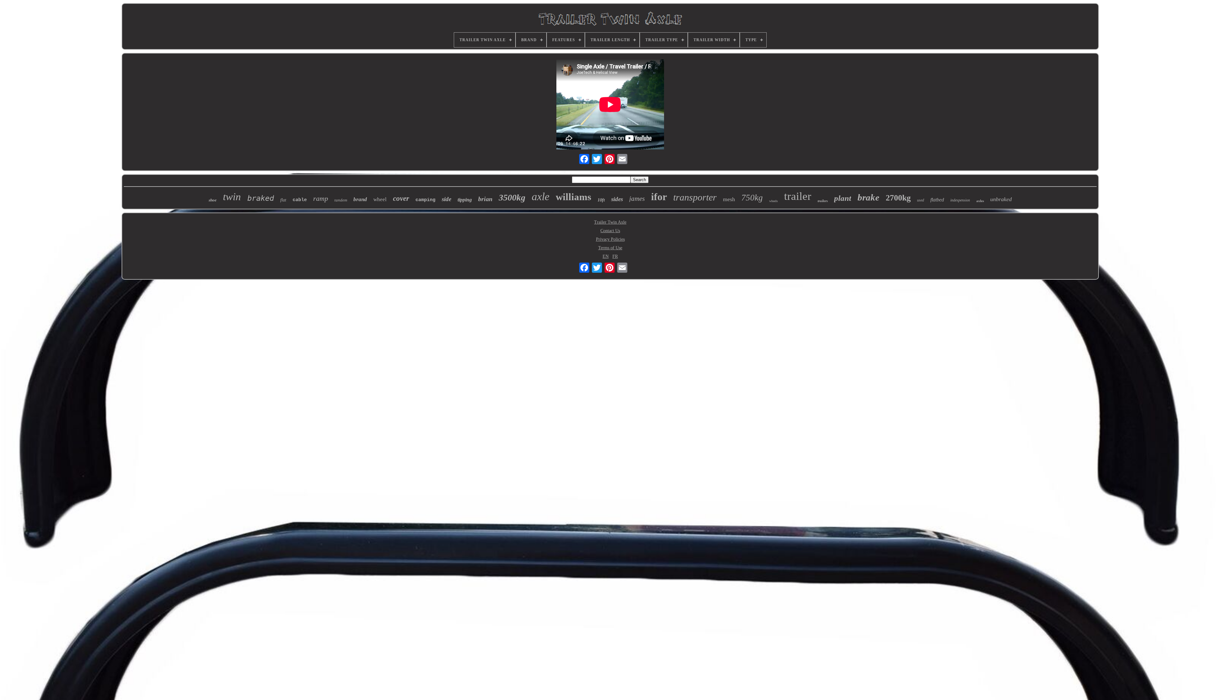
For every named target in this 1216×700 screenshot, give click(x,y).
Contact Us (610, 230)
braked (260, 198)
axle (540, 196)
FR (615, 256)
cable (300, 200)
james (637, 198)
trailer (797, 196)
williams (573, 196)
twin (232, 196)
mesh (729, 199)
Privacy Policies (610, 239)
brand (360, 199)
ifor (659, 196)
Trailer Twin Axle (610, 222)
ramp (320, 198)
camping (425, 200)
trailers (823, 201)
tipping (465, 199)
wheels (773, 201)
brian (485, 198)
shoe (213, 200)
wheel (380, 199)
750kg (752, 197)
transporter (695, 197)
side (446, 199)
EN (606, 256)
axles (980, 201)
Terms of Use (610, 247)
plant (842, 198)
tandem (340, 200)
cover (401, 198)
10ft (601, 200)
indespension (960, 200)
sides (617, 199)
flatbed (937, 199)
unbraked (1001, 199)
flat (283, 200)
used (920, 200)
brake (868, 197)
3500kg (512, 197)
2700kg (898, 197)
